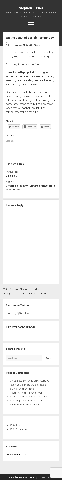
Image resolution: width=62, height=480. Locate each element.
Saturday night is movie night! (24, 404)
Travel (31, 388)
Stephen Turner (31, 8)
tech (21, 164)
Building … (11, 175)
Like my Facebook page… (22, 327)
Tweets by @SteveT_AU (18, 313)
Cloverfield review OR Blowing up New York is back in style (30, 187)
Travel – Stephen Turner (21, 392)
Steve (37, 45)
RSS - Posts (15, 425)
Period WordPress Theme (21, 477)
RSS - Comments (18, 429)
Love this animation (38, 396)
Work (40, 392)
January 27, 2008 (23, 45)
